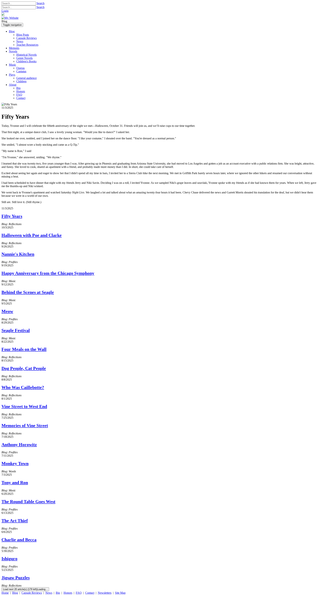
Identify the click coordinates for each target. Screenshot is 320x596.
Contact (89, 592)
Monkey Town (15, 463)
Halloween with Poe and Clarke (31, 235)
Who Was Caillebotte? (22, 387)
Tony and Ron (14, 482)
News (48, 592)
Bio (58, 592)
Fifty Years (11, 216)
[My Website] (10, 17)
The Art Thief (14, 520)
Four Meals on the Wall (23, 349)
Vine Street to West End (24, 406)
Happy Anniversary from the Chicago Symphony (47, 273)
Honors (68, 592)
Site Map (120, 592)
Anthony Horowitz (19, 444)
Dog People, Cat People (23, 368)
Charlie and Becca (18, 539)
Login (5, 10)
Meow (7, 311)
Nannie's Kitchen (17, 254)
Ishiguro (9, 558)
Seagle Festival (15, 330)
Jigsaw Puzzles (15, 577)
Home (5, 592)
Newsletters (104, 592)
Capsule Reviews (31, 592)
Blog (15, 592)
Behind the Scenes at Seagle (27, 292)
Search (40, 3)
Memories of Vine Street (24, 425)
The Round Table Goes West (28, 501)
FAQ (79, 592)
